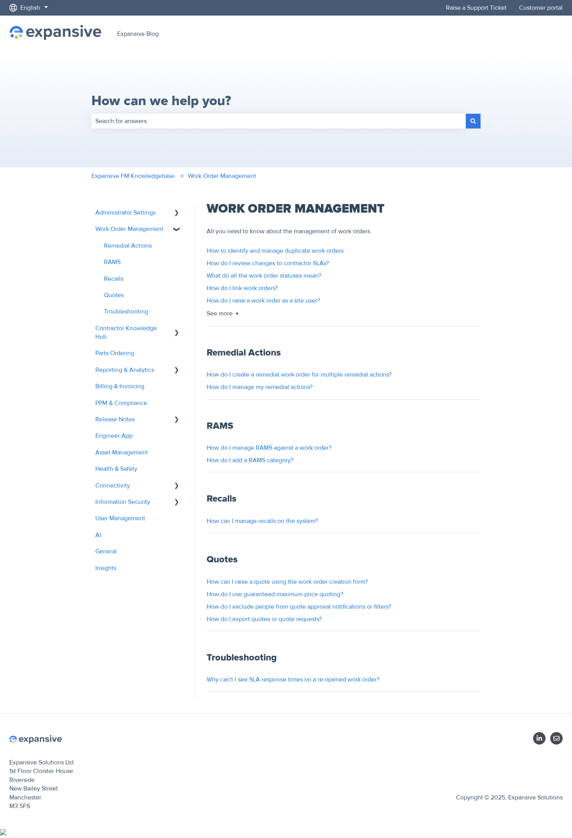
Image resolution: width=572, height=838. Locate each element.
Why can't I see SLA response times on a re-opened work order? (293, 679)
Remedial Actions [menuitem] (128, 246)
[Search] (473, 121)
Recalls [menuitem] (113, 279)
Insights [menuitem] (105, 568)
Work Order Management (222, 176)
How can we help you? (161, 101)
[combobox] (278, 121)
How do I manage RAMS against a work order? (269, 448)
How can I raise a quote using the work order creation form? (287, 582)
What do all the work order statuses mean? (264, 276)
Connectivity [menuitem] (112, 485)
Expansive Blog (138, 34)
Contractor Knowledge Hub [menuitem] (126, 332)
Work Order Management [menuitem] (129, 229)
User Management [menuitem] (120, 518)
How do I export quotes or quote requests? (264, 619)
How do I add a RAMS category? (250, 460)
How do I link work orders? (242, 288)
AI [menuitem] (98, 535)
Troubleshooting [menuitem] (126, 311)
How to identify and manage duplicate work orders (275, 251)
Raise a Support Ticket (476, 8)
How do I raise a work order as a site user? (263, 301)
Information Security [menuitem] (122, 502)
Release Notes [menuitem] (115, 419)
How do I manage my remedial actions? (259, 387)
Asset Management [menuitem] (121, 452)
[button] (176, 213)
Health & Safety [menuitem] (116, 469)
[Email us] (556, 738)
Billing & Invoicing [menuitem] (119, 386)
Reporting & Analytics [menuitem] (124, 370)
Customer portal (541, 8)
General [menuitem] (106, 551)
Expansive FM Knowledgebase (133, 176)
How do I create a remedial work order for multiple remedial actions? (299, 375)
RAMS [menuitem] (112, 262)
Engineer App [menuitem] (114, 436)
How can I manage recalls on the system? (262, 521)
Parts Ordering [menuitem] (114, 353)
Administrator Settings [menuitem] (125, 213)
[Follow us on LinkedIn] (539, 738)
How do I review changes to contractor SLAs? (268, 263)
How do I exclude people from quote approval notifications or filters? (299, 607)
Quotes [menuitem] (114, 295)
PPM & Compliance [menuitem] (121, 403)
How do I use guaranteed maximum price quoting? (275, 594)
